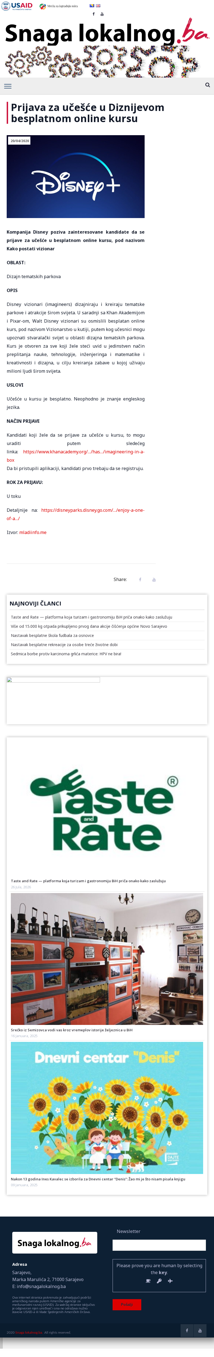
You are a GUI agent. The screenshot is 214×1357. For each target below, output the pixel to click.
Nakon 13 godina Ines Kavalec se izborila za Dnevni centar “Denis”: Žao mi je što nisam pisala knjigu (98, 1178)
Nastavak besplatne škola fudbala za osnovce (52, 635)
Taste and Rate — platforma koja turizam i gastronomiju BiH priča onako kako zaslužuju (91, 617)
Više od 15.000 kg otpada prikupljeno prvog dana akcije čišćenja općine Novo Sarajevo (89, 626)
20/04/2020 (20, 140)
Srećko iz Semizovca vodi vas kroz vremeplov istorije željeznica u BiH (72, 1029)
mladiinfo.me (33, 532)
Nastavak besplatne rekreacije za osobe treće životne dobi (64, 644)
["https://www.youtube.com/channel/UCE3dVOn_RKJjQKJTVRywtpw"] (200, 1330)
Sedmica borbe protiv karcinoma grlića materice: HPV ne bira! (66, 653)
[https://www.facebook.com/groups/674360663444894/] (187, 1330)
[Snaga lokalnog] (107, 28)
